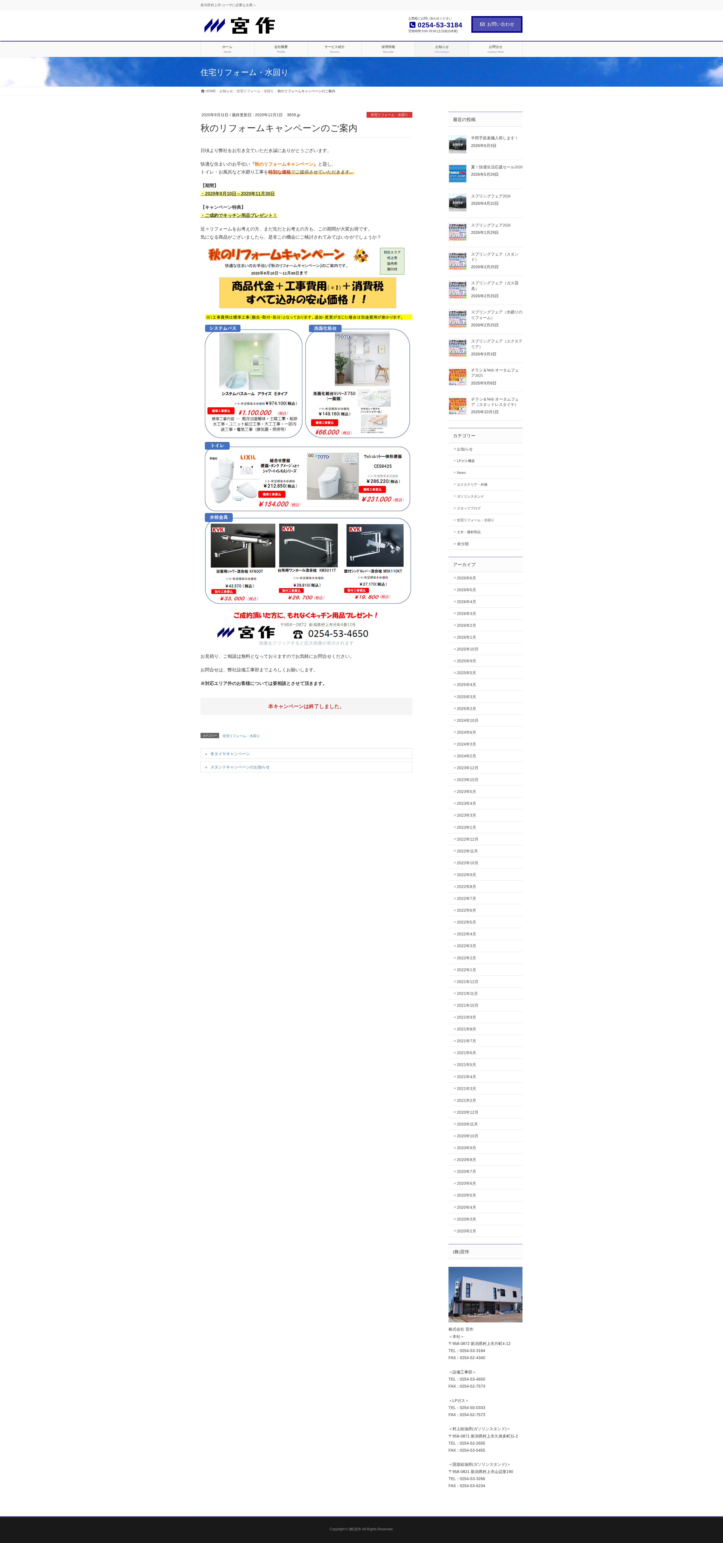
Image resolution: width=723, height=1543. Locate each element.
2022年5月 (466, 922)
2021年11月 (467, 993)
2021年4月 (466, 1076)
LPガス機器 (466, 461)
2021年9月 (466, 1017)
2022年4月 (466, 934)
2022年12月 (467, 839)
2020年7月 (466, 1171)
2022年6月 (466, 910)
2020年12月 (467, 1112)
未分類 (463, 544)
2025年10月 (467, 649)
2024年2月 (466, 756)
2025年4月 (466, 684)
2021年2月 (466, 1100)
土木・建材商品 (469, 532)
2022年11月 (467, 851)
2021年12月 (467, 981)
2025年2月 (466, 708)
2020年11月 (467, 1124)
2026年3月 (466, 613)
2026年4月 (466, 601)
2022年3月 (466, 946)
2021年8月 (466, 1029)
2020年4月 (466, 1207)
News (461, 473)
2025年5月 (466, 673)
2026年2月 (466, 625)
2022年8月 (466, 886)
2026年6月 (466, 578)
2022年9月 (466, 874)
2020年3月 (466, 1219)
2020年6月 (466, 1183)
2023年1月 (466, 827)
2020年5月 (466, 1195)
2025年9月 (466, 661)
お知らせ (465, 449)
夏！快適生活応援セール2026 (496, 167)
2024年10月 (467, 720)
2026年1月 (466, 637)
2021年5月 (466, 1064)
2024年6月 (466, 732)
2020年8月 (466, 1159)
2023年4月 (466, 803)
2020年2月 (466, 1231)
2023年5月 (466, 791)
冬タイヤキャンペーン (230, 753)
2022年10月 (467, 863)
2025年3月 (466, 696)
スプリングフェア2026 (491, 196)
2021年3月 (466, 1088)
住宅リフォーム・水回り (389, 115)
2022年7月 (466, 898)
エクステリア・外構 (472, 485)
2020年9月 (466, 1148)
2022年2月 (466, 958)
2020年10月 (467, 1136)
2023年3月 (466, 815)
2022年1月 (466, 970)
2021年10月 (467, 1005)
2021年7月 (466, 1041)
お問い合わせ (500, 24)
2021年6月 (466, 1052)
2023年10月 (467, 779)
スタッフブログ (469, 508)
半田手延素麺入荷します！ (495, 138)
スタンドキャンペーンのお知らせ (240, 767)
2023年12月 (467, 768)
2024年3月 (466, 744)
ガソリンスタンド (470, 496)
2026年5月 (466, 590)
